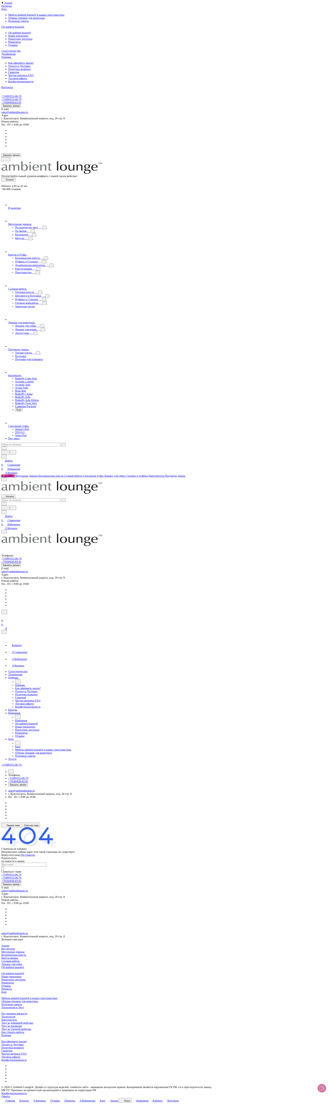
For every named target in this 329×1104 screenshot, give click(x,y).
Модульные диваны (13, 951)
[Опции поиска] (4, 448)
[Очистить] (63, 444)
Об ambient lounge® (12, 967)
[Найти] (13, 452)
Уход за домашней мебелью (17, 1022)
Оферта (5, 1096)
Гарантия (6, 1050)
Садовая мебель (10, 961)
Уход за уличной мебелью (16, 1029)
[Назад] (18, 681)
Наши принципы (11, 976)
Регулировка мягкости (14, 1013)
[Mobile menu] (4, 531)
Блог (4, 992)
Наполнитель (9, 1019)
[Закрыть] (4, 632)
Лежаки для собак (11, 964)
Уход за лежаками (11, 1026)
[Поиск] (4, 612)
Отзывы (6, 985)
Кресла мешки (9, 958)
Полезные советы (11, 1004)
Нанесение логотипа (13, 979)
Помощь (6, 1035)
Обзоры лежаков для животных (19, 1001)
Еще (18, 409)
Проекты (6, 988)
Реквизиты (7, 982)
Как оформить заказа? (14, 1041)
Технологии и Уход (12, 1007)
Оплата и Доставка (12, 1044)
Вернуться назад (11, 854)
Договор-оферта (10, 1056)
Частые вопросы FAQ (14, 1053)
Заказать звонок (11, 106)
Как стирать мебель (12, 1032)
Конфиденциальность (14, 1060)
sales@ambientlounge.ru (14, 112)
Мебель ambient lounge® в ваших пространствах (29, 998)
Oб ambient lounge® (12, 973)
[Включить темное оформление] (5, 159)
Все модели (8, 948)
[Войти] (2, 616)
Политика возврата (12, 1047)
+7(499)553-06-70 (11, 96)
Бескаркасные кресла (13, 954)
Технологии (8, 1016)
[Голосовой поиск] (5, 452)
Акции (5, 945)
